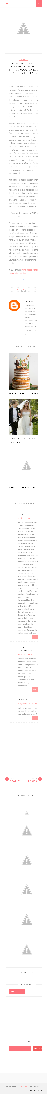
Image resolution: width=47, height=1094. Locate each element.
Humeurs (23, 59)
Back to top (35, 1090)
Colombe (22, 514)
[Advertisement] (26, 1018)
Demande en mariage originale (25, 487)
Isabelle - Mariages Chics (26, 649)
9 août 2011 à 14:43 (25, 654)
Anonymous (24, 700)
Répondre (35, 636)
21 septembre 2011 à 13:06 (27, 704)
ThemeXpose (23, 1086)
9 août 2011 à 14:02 (25, 518)
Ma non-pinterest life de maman (26, 393)
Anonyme (29, 301)
